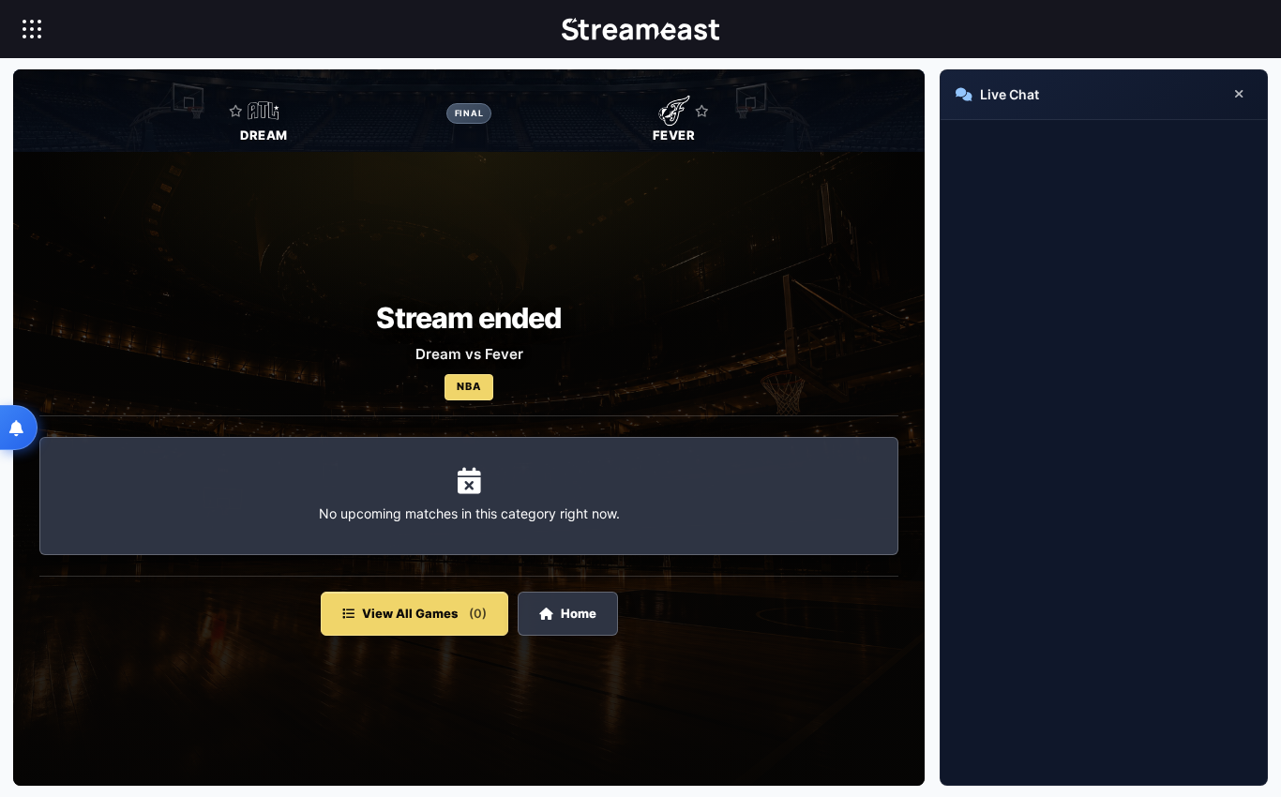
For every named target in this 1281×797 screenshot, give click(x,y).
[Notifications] (19, 427)
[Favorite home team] (236, 111)
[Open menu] (32, 29)
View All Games (424, 613)
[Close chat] (1239, 95)
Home (578, 613)
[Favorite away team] (702, 111)
